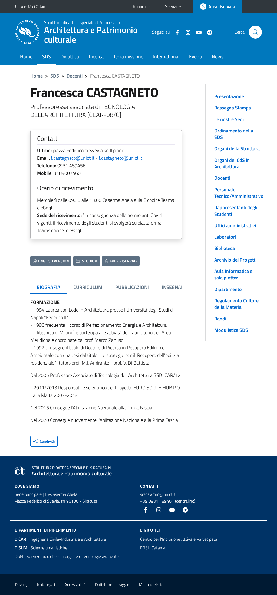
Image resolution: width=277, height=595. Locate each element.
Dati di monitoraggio (112, 584)
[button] (44, 441)
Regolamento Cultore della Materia (236, 304)
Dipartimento (228, 289)
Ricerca (96, 56)
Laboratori (225, 236)
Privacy (21, 584)
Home (26, 56)
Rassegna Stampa (232, 107)
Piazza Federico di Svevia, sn (40, 501)
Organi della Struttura (237, 148)
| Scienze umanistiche (41, 547)
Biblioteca (224, 248)
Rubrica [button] (139, 6)
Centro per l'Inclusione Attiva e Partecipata (178, 539)
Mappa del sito (151, 584)
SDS (46, 56)
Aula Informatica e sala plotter (233, 274)
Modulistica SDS (231, 330)
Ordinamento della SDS (233, 134)
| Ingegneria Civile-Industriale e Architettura (60, 539)
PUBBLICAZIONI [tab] (132, 287)
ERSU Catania (152, 547)
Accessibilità (75, 584)
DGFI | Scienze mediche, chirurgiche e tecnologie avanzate (67, 556)
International (166, 56)
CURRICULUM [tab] (87, 287)
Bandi (220, 318)
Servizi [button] (171, 6)
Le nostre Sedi (229, 119)
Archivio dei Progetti (235, 259)
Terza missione (128, 56)
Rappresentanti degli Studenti (235, 211)
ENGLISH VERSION (53, 261)
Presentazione (229, 96)
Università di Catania (31, 6)
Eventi (195, 56)
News (217, 56)
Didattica (70, 56)
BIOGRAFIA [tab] (48, 287)
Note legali (46, 584)
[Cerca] (255, 32)
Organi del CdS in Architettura (232, 163)
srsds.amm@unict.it (158, 494)
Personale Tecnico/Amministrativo (238, 193)
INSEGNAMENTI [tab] (178, 287)
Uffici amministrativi (235, 225)
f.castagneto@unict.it (72, 158)
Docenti (75, 75)
